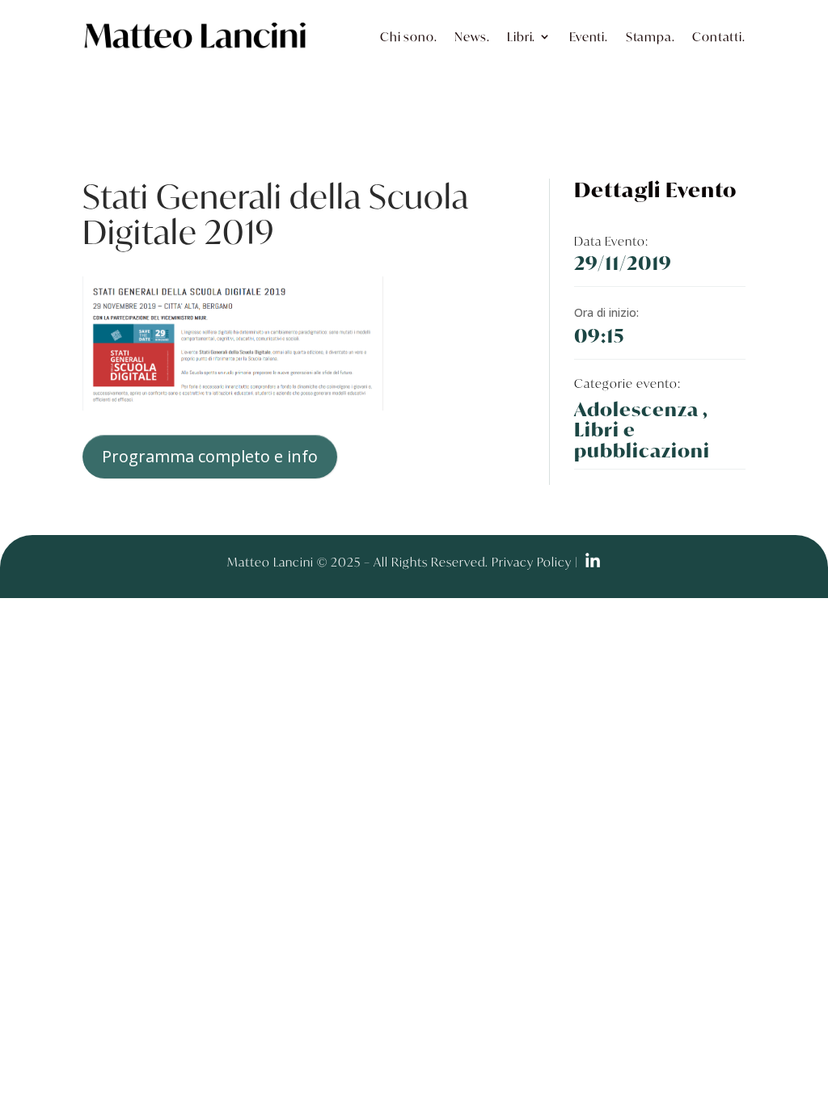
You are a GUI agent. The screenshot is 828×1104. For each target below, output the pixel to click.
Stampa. (650, 36)
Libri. (521, 36)
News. (471, 36)
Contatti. (718, 36)
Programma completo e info (210, 456)
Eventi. (588, 36)
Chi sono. (408, 36)
